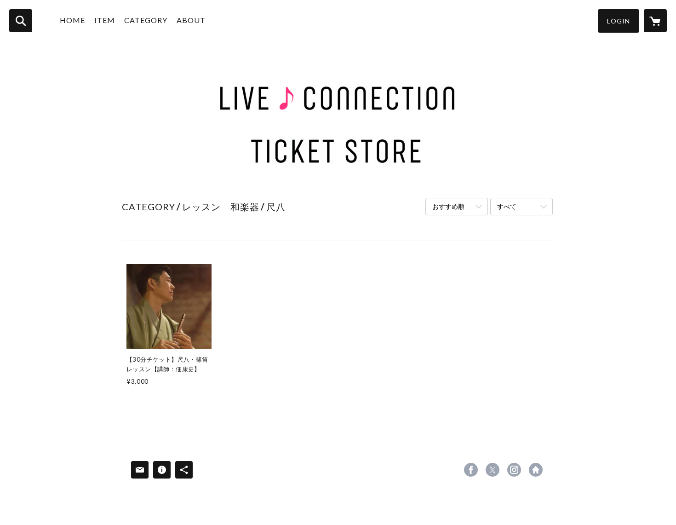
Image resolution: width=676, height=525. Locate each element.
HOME (72, 20)
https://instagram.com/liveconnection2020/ (514, 470)
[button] (618, 21)
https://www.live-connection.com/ (536, 470)
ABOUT (191, 20)
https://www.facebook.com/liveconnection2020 (471, 470)
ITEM (104, 20)
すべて (506, 206)
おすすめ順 (448, 206)
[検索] (20, 20)
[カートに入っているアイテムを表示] (655, 20)
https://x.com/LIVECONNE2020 (492, 470)
